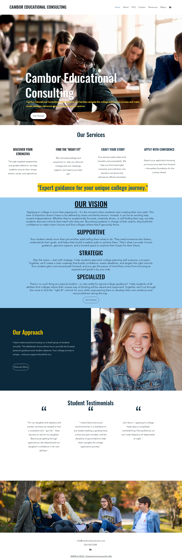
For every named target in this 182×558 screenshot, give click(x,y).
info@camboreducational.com (91, 540)
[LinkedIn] (170, 7)
